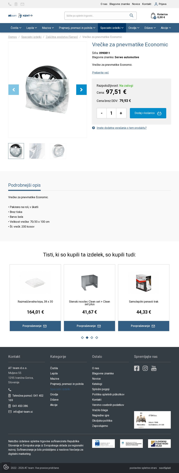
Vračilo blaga (100, 410)
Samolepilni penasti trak (77, 301)
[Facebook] (136, 368)
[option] (47, 90)
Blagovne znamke (120, 4)
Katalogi (97, 384)
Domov (12, 37)
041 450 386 (20, 406)
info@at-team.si (23, 411)
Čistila (14, 28)
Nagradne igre (100, 415)
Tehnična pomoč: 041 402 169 (26, 398)
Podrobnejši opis (24, 185)
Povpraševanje (74, 326)
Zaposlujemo (100, 426)
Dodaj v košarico (145, 113)
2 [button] (87, 337)
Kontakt (146, 4)
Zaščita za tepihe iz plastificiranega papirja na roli (131, 303)
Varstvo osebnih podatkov (108, 405)
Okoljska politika (102, 420)
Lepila (30, 28)
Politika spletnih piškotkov (108, 394)
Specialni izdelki (110, 28)
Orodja (132, 28)
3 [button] (92, 337)
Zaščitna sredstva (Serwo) (62, 37)
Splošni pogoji (100, 389)
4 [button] (96, 337)
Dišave (148, 28)
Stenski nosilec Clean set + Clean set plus (23, 303)
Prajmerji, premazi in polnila (75, 28)
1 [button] (82, 337)
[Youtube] (153, 368)
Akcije (164, 28)
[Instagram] (145, 368)
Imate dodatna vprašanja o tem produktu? (122, 128)
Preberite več (100, 72)
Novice (136, 4)
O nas (104, 4)
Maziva (46, 28)
